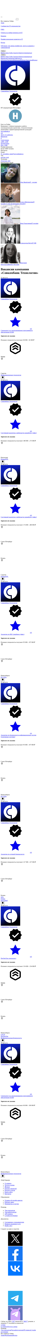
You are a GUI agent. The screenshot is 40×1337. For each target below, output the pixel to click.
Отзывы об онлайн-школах (14, 1200)
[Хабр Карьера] (8, 19)
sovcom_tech (5, 157)
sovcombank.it (5, 131)
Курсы (15, 1335)
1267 (13, 1321)
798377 (25, 1321)
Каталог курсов (10, 1190)
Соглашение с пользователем (14, 1222)
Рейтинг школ (9, 1202)
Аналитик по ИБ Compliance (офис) (12, 634)
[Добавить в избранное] (3, 377)
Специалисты (11, 58)
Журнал (34, 60)
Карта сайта (9, 1192)
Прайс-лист (8, 1225)
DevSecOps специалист (8, 958)
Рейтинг (23, 60)
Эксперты (10, 60)
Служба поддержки (11, 1215)
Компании (16, 60)
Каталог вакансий (11, 1188)
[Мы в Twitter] (15, 1245)
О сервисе (8, 1183)
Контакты (8, 1194)
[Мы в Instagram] (15, 1290)
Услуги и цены (9, 1185)
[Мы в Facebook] (15, 1260)
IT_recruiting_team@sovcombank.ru (12, 154)
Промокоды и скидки (12, 1204)
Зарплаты (29, 60)
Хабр (2, 1335)
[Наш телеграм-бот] (15, 1319)
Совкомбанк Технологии (9, 91)
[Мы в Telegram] (15, 1305)
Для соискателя (10, 1210)
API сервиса (9, 1214)
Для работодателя (10, 1212)
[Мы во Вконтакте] (15, 1275)
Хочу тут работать (7, 135)
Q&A (6, 1335)
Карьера (10, 1335)
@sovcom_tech (5, 161)
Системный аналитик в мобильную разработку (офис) (19, 433)
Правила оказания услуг (13, 1224)
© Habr (3, 1325)
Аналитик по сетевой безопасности (12, 854)
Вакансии (4, 58)
